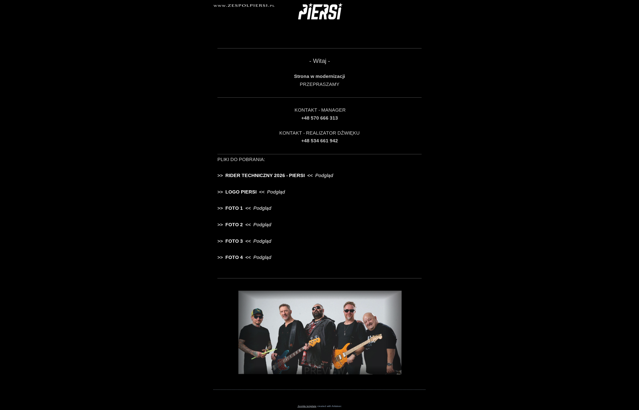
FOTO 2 (234, 224)
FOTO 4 (234, 257)
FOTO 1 (234, 208)
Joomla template (307, 406)
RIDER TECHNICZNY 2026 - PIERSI (265, 175)
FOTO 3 (234, 241)
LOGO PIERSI (241, 192)
